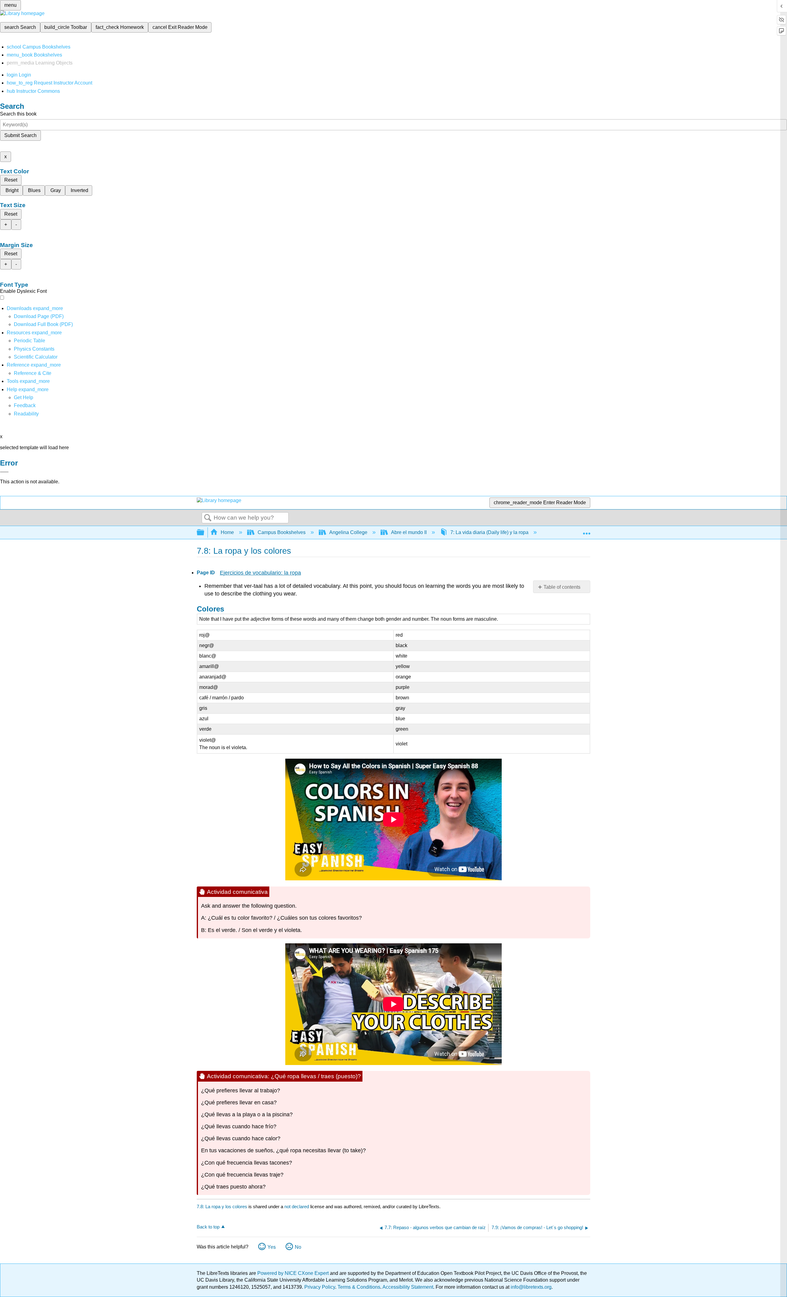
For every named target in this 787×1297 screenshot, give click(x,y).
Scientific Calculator (35, 357)
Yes (271, 1247)
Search (208, 518)
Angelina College (348, 532)
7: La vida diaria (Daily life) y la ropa (489, 532)
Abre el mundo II (409, 532)
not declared (297, 1206)
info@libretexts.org (530, 1287)
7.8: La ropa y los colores (222, 1206)
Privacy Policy (319, 1287)
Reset (10, 180)
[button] (25, 405)
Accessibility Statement (407, 1287)
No (298, 1247)
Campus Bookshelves (281, 532)
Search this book (18, 113)
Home (227, 532)
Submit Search (20, 135)
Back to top (208, 1226)
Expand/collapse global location (586, 530)
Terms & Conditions (359, 1287)
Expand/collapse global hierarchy (204, 533)
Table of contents (562, 587)
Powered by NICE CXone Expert (293, 1273)
